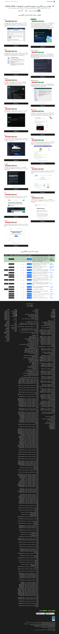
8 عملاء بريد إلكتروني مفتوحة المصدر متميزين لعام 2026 (28, 524)
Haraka (51, 289)
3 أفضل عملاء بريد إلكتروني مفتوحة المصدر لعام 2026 (28, 554)
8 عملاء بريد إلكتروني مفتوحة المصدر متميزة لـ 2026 (28, 437)
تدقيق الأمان (36, 312)
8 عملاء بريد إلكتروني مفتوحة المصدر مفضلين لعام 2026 (28, 543)
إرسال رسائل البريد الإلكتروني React (32, 369)
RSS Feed (14, 316)
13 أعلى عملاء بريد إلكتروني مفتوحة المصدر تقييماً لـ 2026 (28, 433)
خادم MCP (36, 354)
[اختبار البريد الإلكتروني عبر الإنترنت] (40, 613)
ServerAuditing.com (52, 426)
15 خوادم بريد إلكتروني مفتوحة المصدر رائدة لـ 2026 (28, 397)
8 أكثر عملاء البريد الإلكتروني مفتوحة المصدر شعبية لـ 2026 (28, 473)
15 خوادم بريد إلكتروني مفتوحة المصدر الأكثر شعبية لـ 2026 (28, 429)
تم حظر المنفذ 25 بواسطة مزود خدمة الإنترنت (48, 413)
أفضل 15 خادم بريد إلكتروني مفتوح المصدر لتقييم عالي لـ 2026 (28, 384)
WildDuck (51, 276)
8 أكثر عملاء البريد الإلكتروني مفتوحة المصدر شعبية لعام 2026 (28, 510)
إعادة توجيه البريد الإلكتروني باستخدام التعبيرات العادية (30, 318)
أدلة (54, 319)
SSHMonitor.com (52, 427)
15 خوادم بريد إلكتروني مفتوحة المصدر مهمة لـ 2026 (28, 415)
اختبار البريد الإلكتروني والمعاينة (33, 353)
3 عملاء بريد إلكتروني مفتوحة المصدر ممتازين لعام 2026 (28, 580)
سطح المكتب (52, 315)
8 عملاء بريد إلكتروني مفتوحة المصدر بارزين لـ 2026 (28, 484)
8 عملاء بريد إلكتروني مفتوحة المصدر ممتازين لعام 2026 (28, 526)
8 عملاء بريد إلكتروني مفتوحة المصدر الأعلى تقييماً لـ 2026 (28, 428)
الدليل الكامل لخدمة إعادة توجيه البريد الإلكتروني (31, 355)
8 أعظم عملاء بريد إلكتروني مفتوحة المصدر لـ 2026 (28, 446)
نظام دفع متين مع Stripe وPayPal (33, 372)
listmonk (51, 297)
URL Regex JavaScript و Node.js (33, 374)
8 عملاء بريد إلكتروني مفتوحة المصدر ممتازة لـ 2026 (29, 439)
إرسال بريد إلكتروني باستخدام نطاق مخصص (48, 322)
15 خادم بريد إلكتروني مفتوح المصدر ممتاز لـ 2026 (28, 481)
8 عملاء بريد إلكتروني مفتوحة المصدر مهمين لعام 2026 (28, 547)
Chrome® (52, 316)
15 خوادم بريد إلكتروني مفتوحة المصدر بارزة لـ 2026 (29, 582)
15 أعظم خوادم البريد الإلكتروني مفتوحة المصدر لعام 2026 (28, 537)
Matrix (15, 314)
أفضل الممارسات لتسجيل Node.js (33, 340)
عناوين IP (36, 313)
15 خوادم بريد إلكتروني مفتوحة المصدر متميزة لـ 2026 (28, 399)
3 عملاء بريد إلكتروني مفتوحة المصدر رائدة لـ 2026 (29, 435)
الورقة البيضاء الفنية (35, 310)
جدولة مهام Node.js (35, 363)
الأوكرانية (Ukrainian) (7, 339)
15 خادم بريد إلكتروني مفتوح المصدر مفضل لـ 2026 (28, 448)
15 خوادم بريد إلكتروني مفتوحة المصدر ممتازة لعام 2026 (28, 525)
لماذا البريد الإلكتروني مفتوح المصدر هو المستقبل (31, 375)
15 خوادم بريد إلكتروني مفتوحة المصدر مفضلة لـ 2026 (28, 413)
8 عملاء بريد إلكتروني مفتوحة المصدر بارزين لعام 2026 (28, 530)
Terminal (52, 317)
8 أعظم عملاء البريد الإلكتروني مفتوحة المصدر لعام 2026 (28, 538)
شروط (16, 324)
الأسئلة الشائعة (29, 305)
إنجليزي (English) (6, 315)
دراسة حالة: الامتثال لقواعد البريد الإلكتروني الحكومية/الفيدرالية (28, 344)
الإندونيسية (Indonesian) (7, 323)
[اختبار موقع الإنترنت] (50, 613)
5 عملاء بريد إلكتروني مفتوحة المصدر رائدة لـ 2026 (28, 398)
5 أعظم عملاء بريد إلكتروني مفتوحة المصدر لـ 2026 (28, 412)
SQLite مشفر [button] (17, 255)
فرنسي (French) (7, 317)
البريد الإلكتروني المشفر (14, 1)
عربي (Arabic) (7, 310)
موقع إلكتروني (12, 259)
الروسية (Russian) (6, 332)
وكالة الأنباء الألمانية (14, 327)
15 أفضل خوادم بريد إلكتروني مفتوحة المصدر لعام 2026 (29, 551)
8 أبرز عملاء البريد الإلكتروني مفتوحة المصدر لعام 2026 (28, 519)
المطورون (36, 309)
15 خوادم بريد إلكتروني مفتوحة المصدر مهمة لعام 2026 (28, 545)
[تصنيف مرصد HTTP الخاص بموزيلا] (43, 610)
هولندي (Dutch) (7, 314)
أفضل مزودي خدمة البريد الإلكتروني (32, 339)
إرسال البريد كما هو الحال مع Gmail (49, 323)
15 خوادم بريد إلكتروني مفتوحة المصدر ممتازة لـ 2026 (28, 402)
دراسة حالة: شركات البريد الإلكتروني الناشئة (31, 370)
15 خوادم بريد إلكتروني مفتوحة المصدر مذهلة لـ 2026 (28, 407)
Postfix (51, 283)
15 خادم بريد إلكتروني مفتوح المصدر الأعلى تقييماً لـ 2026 (29, 466)
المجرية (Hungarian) (7, 321)
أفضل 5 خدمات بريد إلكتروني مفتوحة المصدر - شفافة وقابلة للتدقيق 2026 (28, 327)
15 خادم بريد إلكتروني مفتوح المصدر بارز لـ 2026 (28, 483)
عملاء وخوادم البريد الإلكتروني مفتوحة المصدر (29, 377)
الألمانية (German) (6, 318)
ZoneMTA (51, 293)
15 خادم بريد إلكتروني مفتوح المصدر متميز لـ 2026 (29, 478)
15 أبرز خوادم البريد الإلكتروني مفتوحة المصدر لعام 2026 (28, 517)
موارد (54, 415)
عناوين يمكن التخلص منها (51, 419)
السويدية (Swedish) (7, 335)
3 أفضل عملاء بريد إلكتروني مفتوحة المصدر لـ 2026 (28, 462)
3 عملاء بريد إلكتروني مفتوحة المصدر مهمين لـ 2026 (28, 592)
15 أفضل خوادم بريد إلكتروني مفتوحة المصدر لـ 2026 (28, 419)
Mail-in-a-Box (52, 270)
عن (16, 320)
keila (51, 295)
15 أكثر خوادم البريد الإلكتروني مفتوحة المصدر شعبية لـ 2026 (28, 470)
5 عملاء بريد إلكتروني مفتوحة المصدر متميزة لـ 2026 (28, 400)
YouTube (14, 315)
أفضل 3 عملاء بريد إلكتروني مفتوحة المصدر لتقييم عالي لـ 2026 (28, 386)
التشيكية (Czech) (7, 312)
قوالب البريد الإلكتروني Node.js (33, 362)
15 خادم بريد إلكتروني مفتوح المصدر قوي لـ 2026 (28, 457)
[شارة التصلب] (53, 618)
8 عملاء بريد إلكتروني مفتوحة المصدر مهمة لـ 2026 (29, 495)
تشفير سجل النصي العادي (50, 422)
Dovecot (51, 275)
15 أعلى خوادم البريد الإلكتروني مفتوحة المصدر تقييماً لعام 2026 (29, 513)
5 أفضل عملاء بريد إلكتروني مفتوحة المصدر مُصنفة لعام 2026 (28, 506)
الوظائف (15, 330)
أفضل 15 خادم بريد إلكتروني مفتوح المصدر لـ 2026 (28, 378)
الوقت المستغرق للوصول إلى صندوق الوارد (48, 418)
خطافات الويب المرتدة (35, 317)
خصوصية (8, 1)
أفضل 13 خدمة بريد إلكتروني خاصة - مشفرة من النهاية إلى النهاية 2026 (28, 325)
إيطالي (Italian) (7, 324)
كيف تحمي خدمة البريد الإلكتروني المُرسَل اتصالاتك (30, 373)
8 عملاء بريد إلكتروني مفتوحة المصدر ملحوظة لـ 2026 (28, 442)
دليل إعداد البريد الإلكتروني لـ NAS (50, 324)
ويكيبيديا (6, 279)
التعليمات (6, 1)
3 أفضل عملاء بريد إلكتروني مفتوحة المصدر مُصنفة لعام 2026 (28, 563)
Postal (51, 291)
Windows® (53, 312)
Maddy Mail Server (52, 267)
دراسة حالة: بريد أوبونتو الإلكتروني (33, 346)
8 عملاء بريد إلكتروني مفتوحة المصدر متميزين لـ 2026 (29, 479)
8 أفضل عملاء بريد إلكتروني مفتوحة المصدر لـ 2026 (28, 502)
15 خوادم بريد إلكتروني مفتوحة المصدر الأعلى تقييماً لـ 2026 (28, 427)
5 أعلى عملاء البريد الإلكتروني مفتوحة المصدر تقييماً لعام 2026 (28, 571)
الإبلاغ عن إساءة (14, 328)
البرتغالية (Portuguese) (7, 331)
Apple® (54, 310)
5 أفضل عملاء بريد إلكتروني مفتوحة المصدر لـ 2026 (28, 420)
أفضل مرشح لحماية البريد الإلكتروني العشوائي (31, 338)
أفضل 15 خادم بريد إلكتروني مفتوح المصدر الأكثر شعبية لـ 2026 (28, 388)
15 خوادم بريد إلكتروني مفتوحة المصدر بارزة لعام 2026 (28, 528)
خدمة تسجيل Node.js (35, 364)
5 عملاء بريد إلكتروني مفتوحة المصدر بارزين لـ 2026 (29, 583)
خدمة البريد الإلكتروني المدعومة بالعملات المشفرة (30, 357)
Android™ (52, 313)
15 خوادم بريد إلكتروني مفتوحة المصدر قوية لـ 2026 (29, 417)
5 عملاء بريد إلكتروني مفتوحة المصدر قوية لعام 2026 (29, 549)
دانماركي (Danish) (6, 313)
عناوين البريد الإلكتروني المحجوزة (50, 423)
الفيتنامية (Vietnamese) (7, 340)
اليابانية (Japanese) (6, 325)
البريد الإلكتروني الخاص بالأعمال (50, 416)
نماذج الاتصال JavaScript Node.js (33, 359)
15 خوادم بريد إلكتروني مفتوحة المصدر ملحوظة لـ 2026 (28, 404)
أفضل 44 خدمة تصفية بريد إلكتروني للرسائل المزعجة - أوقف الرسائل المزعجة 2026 (29, 332)
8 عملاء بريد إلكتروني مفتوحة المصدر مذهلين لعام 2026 (29, 535)
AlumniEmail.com (52, 424)
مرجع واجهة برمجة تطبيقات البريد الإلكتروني (31, 314)
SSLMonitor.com (52, 428)
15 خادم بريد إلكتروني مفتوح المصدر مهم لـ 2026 (28, 453)
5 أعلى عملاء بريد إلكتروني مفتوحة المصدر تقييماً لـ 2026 (28, 395)
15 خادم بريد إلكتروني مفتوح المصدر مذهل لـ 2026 (28, 485)
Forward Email (51, 258)
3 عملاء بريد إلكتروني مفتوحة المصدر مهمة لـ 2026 (29, 416)
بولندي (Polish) (7, 329)
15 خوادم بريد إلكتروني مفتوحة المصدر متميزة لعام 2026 (28, 521)
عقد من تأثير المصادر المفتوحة (33, 336)
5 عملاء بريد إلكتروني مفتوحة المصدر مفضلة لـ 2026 (28, 450)
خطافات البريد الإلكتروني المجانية (33, 315)
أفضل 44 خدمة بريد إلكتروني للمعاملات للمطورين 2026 (29, 328)
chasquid (51, 286)
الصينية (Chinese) (6, 311)
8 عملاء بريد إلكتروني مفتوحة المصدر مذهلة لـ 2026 (28, 444)
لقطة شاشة (29, 259)
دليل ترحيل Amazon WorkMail (33, 337)
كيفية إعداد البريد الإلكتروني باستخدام (47, 329)
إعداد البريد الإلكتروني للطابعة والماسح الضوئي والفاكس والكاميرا (48, 326)
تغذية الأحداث (15, 319)
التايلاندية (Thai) (7, 336)
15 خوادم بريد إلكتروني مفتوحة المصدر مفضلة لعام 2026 (28, 540)
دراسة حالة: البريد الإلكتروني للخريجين (32, 345)
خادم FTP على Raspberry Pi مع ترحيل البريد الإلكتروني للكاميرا (48, 328)
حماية (16, 322)
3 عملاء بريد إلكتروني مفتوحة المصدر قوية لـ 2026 (28, 459)
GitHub (14, 312)
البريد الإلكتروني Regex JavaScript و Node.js (31, 352)
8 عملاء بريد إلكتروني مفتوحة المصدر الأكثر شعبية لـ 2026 (28, 430)
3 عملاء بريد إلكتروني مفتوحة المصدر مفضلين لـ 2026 (28, 589)
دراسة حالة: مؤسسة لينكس (34, 347)
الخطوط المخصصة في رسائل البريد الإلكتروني (31, 349)
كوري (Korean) (7, 326)
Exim (51, 279)
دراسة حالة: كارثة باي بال (34, 365)
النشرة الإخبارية (13, 310)
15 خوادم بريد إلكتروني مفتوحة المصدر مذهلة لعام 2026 (29, 533)
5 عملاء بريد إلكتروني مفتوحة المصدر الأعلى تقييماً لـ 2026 (29, 468)
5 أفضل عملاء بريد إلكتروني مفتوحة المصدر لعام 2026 (28, 558)
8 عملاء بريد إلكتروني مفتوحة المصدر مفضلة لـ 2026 (28, 414)
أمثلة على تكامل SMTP (51, 320)
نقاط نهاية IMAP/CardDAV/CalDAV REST (31, 348)
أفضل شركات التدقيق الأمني (34, 342)
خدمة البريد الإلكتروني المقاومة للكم (32, 366)
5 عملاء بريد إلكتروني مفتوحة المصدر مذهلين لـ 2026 (28, 487)
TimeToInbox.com (52, 425)
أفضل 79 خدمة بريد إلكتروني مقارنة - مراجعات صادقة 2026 (29, 323)
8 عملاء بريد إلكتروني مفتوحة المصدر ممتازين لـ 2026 (28, 482)
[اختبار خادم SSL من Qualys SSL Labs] (51, 610)
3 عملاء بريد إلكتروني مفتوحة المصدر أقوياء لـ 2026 (28, 594)
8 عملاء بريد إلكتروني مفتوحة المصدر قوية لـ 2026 (29, 418)
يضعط (16, 329)
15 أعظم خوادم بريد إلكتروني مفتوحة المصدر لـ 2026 (28, 410)
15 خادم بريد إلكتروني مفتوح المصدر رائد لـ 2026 (28, 476)
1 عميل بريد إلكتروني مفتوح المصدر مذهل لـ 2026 (28, 408)
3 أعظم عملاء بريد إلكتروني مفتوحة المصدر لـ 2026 (28, 587)
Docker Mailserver (52, 264)
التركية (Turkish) (7, 337)
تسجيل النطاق (53, 420)
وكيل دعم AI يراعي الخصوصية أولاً (33, 343)
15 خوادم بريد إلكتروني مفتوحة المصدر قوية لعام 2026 (29, 548)
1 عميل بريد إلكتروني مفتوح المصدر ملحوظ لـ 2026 (28, 405)
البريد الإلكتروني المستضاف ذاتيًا (33, 316)
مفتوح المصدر (36, 319)
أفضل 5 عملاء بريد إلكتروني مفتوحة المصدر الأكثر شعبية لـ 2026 (28, 390)
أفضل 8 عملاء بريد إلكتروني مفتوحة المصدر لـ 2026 (28, 379)
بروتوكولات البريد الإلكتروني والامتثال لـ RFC (31, 350)
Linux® (53, 314)
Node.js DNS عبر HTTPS (34, 360)
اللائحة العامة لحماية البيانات (14, 326)
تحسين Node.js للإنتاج (35, 356)
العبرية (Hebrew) (7, 319)
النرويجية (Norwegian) (7, 328)
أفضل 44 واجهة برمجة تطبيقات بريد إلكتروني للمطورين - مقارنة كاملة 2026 (28, 330)
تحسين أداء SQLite (35, 368)
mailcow (51, 272)
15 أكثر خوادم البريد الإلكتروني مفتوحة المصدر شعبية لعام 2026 (28, 508)
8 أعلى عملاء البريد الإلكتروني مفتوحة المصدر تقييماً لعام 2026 (29, 515)
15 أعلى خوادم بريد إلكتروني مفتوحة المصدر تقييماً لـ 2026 (28, 393)
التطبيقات (53, 309)
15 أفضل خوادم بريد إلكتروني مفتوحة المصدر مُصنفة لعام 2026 (28, 504)
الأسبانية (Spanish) (6, 333)
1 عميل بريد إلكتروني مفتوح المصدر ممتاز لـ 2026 (29, 403)
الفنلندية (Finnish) (6, 316)
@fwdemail (14, 313)
